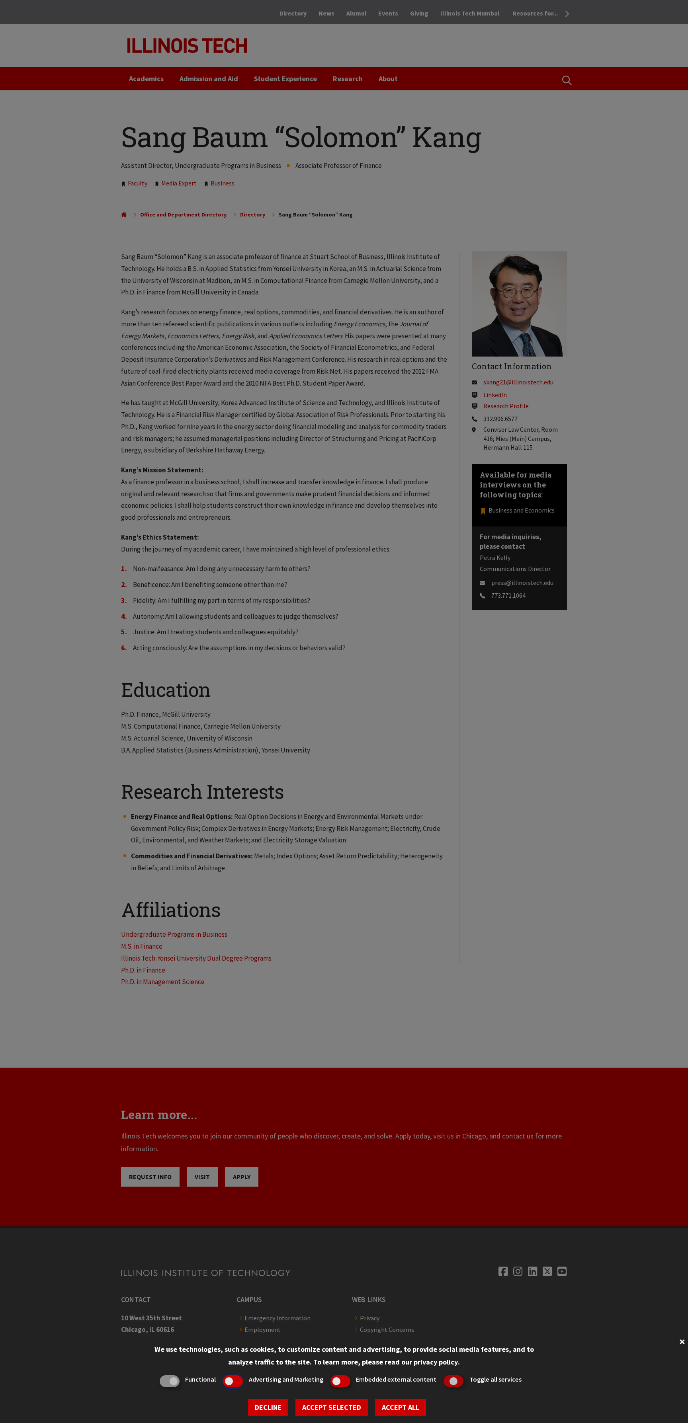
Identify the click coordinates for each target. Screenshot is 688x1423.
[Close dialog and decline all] (682, 1341)
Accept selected (331, 1407)
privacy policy (436, 1361)
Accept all (400, 1407)
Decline (268, 1407)
